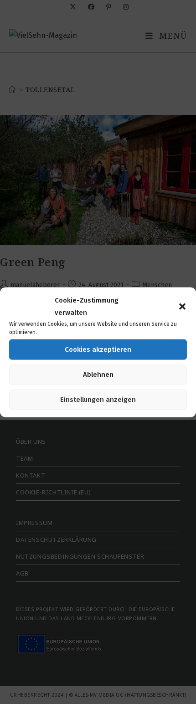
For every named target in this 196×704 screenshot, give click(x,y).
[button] (182, 306)
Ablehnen (98, 374)
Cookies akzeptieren (98, 349)
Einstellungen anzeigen (98, 400)
